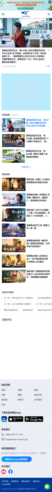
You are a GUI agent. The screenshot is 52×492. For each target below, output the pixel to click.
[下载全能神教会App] (4, 419)
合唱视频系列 (28, 310)
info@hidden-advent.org (16, 439)
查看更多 (25, 167)
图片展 (4, 399)
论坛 (3, 404)
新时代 (21, 399)
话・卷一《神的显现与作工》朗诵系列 (18, 298)
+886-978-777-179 (14, 434)
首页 (3, 390)
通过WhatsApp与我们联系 (26, 486)
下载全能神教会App (11, 412)
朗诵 (20, 395)
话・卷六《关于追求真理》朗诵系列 (17, 304)
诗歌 (3, 395)
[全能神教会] (26, 14)
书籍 (20, 390)
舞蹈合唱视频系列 (11, 310)
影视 (36, 390)
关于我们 (38, 399)
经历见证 (38, 395)
